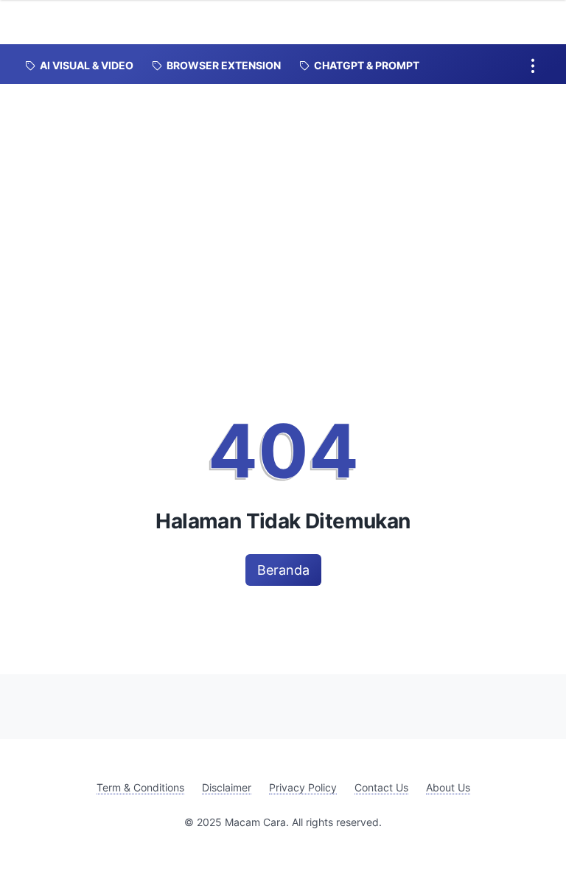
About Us (448, 787)
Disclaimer (226, 787)
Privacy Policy (303, 787)
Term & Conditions (140, 787)
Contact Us (381, 787)
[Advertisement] (283, 194)
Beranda (283, 570)
